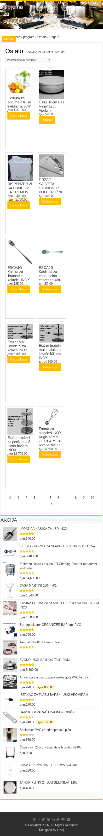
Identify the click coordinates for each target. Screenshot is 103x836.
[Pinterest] (48, 819)
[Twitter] (43, 819)
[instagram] (68, 819)
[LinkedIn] (53, 819)
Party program (24, 37)
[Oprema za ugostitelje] (51, 15)
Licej (60, 830)
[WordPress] (63, 819)
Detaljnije (47, 119)
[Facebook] (39, 819)
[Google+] (35, 819)
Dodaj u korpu (18, 115)
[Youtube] (58, 819)
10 (92, 498)
